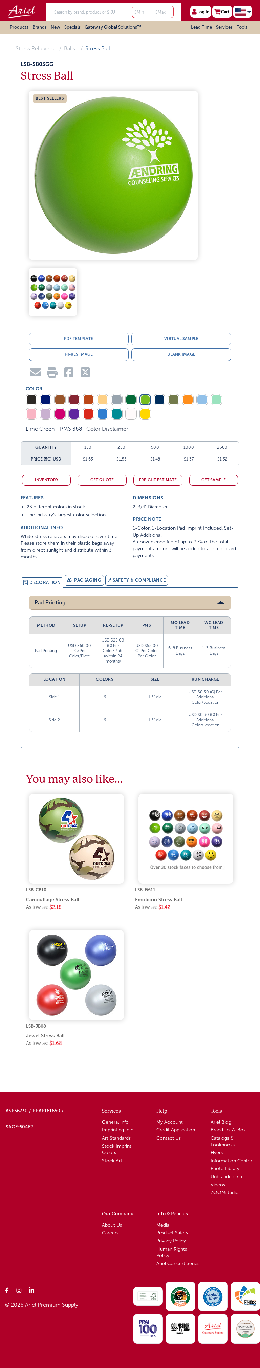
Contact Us (168, 1138)
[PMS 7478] (216, 399)
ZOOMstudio (225, 1192)
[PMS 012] (145, 414)
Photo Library (225, 1168)
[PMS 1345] (102, 399)
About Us (112, 1225)
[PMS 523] (45, 414)
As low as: (44, 907)
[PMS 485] (88, 414)
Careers (110, 1232)
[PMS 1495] (188, 399)
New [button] (55, 27)
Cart (225, 11)
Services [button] (224, 27)
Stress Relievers (35, 48)
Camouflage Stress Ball (52, 899)
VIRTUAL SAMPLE (181, 338)
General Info (115, 1122)
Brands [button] (39, 27)
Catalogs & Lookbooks (223, 1141)
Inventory (46, 480)
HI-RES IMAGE (79, 354)
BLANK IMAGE (181, 354)
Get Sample (213, 480)
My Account (169, 1122)
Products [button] (19, 27)
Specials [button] (72, 27)
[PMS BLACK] (31, 399)
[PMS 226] (60, 414)
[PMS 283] (202, 399)
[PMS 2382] (102, 414)
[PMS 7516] (60, 399)
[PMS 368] (145, 399)
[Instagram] (19, 1290)
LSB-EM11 (145, 889)
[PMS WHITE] (131, 414)
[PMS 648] (159, 399)
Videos (218, 1184)
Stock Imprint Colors (116, 1150)
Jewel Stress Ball (45, 1035)
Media (162, 1225)
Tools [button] (242, 27)
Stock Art (112, 1160)
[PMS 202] (74, 399)
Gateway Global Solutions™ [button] (113, 27)
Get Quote (102, 480)
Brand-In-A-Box (228, 1129)
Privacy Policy (171, 1240)
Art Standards (116, 1138)
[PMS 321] (117, 414)
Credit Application (175, 1129)
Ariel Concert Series (177, 1263)
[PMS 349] (131, 399)
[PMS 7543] (117, 399)
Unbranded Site (227, 1176)
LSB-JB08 (36, 1026)
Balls (69, 48)
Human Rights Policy (171, 1252)
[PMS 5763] (173, 399)
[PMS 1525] (88, 399)
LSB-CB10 (36, 889)
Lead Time (201, 27)
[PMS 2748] (45, 399)
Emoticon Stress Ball (158, 899)
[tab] (42, 582)
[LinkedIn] (31, 1290)
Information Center (231, 1160)
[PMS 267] (74, 414)
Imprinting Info (118, 1129)
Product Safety (172, 1232)
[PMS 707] (31, 414)
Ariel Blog (221, 1122)
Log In (203, 11)
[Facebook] (7, 1290)
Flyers (217, 1152)
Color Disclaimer (107, 429)
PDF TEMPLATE (78, 338)
